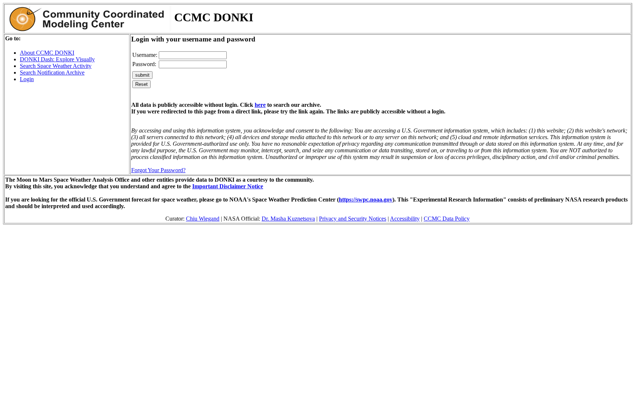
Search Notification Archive (52, 72)
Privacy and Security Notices (352, 218)
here (260, 105)
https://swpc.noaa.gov (365, 199)
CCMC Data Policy (447, 218)
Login (27, 79)
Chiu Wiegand (202, 218)
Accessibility (405, 218)
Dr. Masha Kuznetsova (288, 218)
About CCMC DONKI (47, 53)
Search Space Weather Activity (56, 66)
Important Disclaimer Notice (227, 186)
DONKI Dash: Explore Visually (57, 59)
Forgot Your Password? (158, 170)
